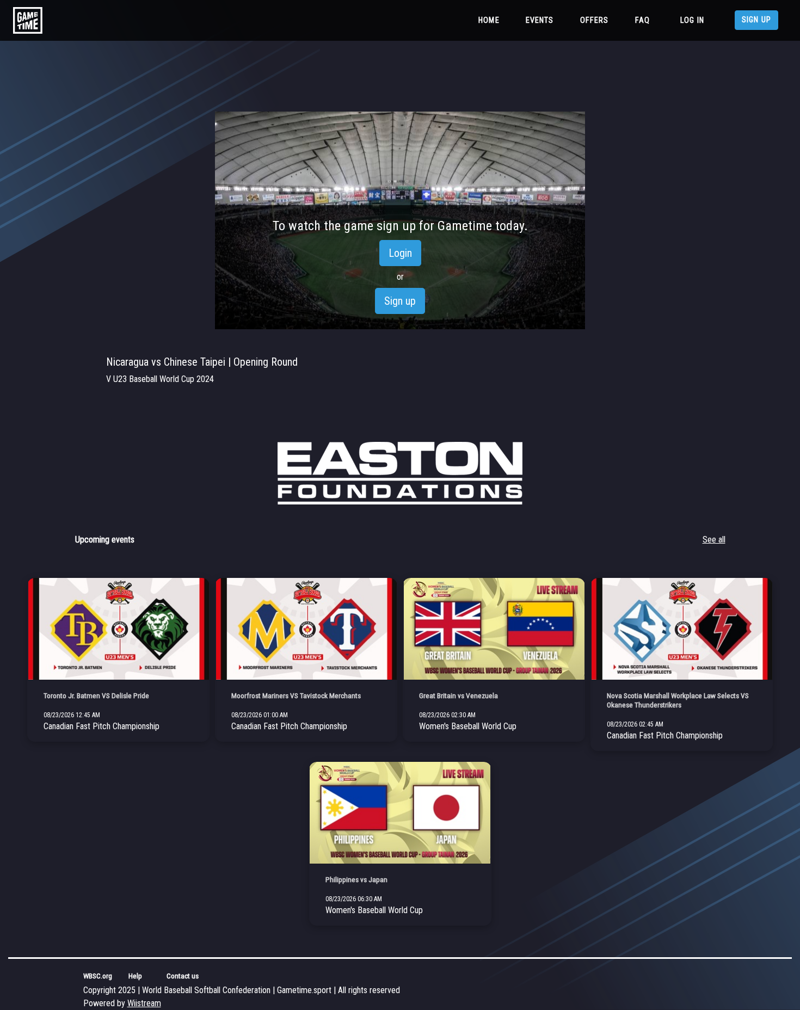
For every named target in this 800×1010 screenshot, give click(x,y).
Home (491, 20)
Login (400, 253)
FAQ (642, 20)
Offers (594, 20)
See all (714, 539)
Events (540, 20)
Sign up (756, 19)
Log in (692, 20)
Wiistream (144, 1003)
